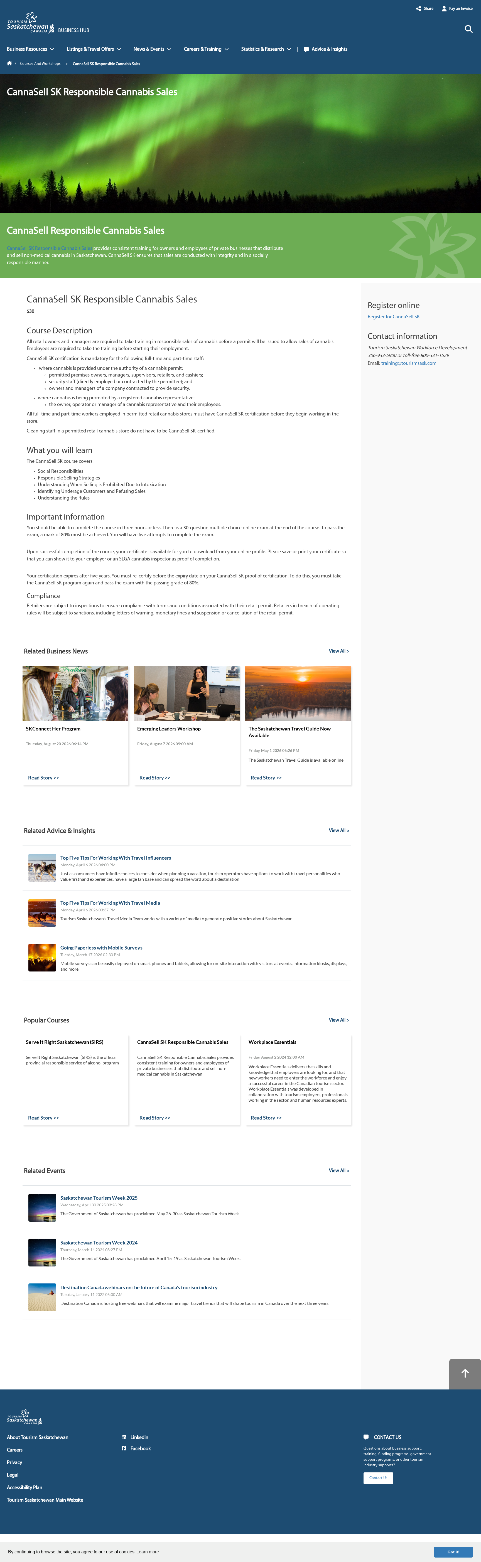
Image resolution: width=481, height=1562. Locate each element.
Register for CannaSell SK (394, 317)
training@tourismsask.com (408, 363)
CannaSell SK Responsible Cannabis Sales (50, 248)
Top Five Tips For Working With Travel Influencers (115, 858)
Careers (15, 1450)
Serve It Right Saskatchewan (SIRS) (64, 1042)
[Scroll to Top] (465, 1374)
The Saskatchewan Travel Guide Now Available (290, 731)
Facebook (141, 1449)
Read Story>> (43, 777)
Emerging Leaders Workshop (169, 728)
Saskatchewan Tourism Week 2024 (99, 1242)
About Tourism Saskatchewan (37, 1437)
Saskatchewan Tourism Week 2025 (99, 1198)
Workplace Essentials (272, 1042)
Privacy (14, 1462)
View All (337, 651)
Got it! (454, 1552)
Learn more (147, 1551)
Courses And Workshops (40, 64)
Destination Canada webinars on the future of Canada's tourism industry (139, 1287)
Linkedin (139, 1437)
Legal (12, 1475)
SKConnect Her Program (53, 728)
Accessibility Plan (24, 1487)
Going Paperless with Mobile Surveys (101, 947)
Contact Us (378, 1478)
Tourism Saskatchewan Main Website (45, 1500)
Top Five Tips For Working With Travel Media (110, 903)
